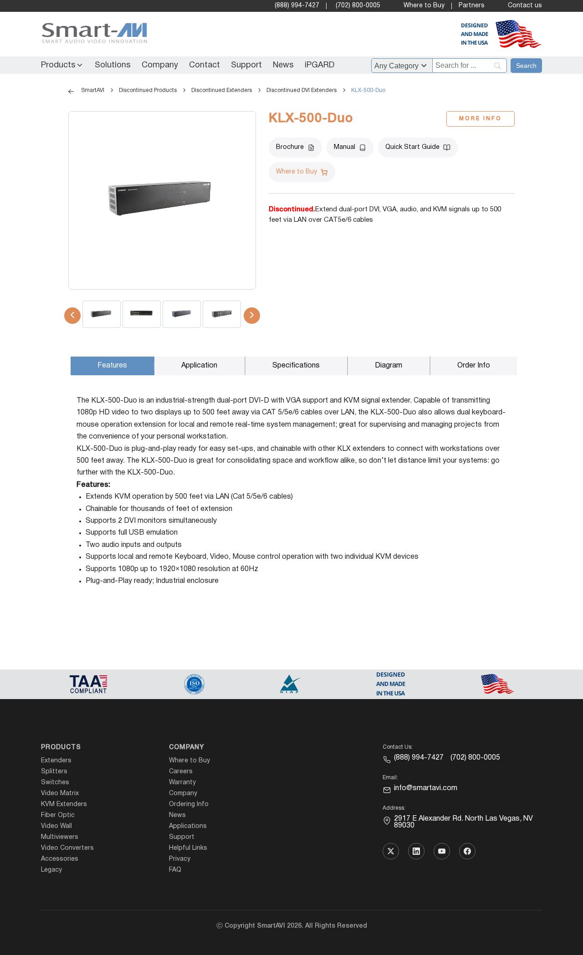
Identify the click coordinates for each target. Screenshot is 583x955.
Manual (344, 147)
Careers (181, 772)
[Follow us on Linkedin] (416, 851)
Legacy (51, 870)
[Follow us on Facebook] (467, 851)
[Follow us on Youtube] (442, 851)
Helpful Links (188, 848)
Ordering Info (189, 804)
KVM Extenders (64, 804)
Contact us (525, 6)
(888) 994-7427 (297, 6)
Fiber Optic (58, 815)
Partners (472, 6)
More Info (480, 118)
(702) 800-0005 (358, 6)
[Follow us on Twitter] (391, 851)
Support (246, 65)
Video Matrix (60, 794)
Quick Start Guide (412, 147)
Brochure (290, 147)
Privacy (179, 859)
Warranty (182, 783)
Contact (204, 65)
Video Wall (56, 826)
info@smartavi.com (425, 788)
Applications (188, 826)
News (283, 65)
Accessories (59, 859)
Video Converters (67, 848)
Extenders (56, 761)
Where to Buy (424, 6)
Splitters (54, 772)
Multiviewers (59, 837)
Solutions (113, 65)
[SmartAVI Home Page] (92, 34)
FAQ (175, 870)
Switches (55, 783)
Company (160, 65)
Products (58, 65)
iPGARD (319, 65)
